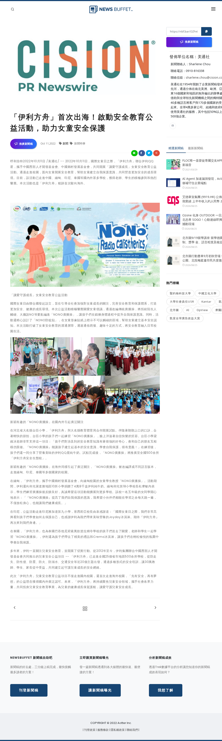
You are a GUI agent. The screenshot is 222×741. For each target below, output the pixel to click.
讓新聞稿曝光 (100, 690)
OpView (202, 310)
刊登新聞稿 (29, 690)
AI (187, 310)
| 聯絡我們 (132, 730)
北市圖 (174, 310)
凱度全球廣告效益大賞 (185, 318)
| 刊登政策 (89, 730)
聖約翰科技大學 (180, 293)
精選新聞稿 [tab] (176, 148)
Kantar (206, 301)
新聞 (66, 143)
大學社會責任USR (182, 301)
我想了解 (165, 690)
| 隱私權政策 (117, 730)
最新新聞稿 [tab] (195, 148)
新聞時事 (79, 143)
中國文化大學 (207, 293)
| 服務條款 (102, 730)
